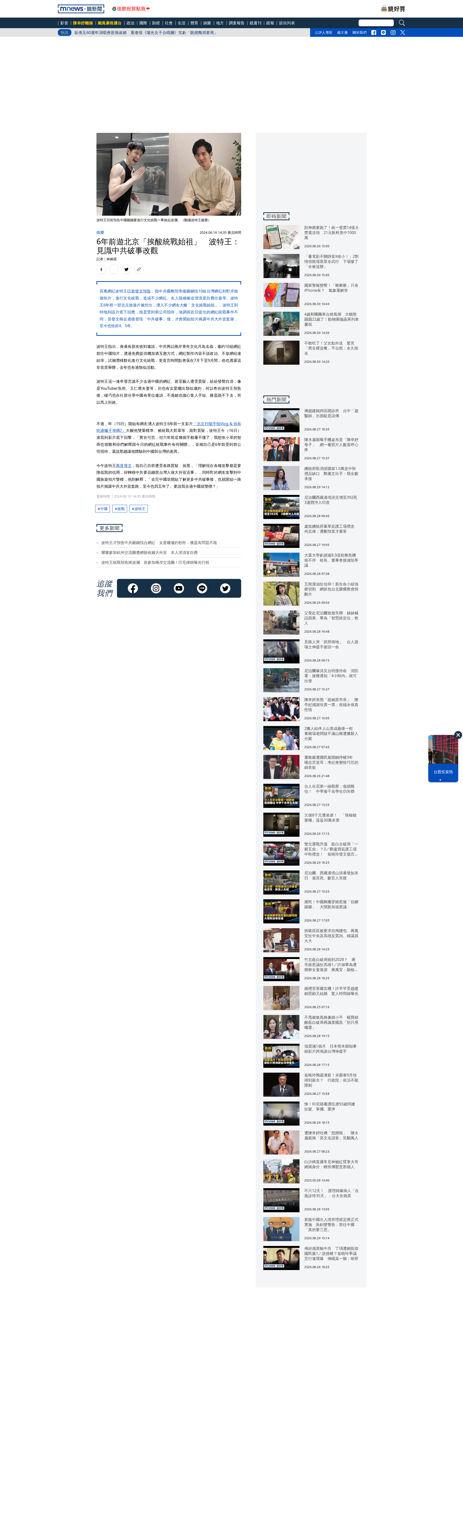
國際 (143, 23)
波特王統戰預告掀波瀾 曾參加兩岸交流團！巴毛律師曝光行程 (155, 562)
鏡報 (270, 23)
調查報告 (237, 23)
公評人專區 (324, 32)
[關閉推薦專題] (458, 735)
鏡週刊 (256, 23)
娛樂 (207, 23)
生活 (182, 23)
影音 (64, 23)
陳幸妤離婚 (83, 23)
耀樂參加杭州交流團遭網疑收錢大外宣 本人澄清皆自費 (149, 552)
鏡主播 (342, 32)
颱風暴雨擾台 (110, 23)
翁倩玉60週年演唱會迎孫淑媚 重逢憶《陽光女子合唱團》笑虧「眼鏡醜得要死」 (146, 32)
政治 (131, 23)
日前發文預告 (139, 291)
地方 (220, 23)
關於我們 (360, 32)
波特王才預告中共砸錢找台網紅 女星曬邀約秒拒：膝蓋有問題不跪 (159, 542)
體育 (194, 23)
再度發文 (124, 465)
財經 (156, 23)
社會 (169, 23)
